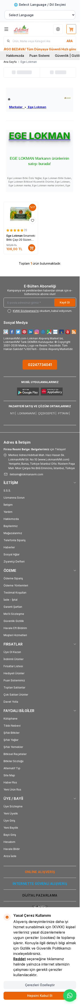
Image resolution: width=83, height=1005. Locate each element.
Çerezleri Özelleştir (40, 985)
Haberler (9, 547)
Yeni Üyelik (11, 813)
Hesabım (9, 842)
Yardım (8, 511)
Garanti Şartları (13, 606)
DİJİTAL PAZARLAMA (40, 895)
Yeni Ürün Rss (12, 789)
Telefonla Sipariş (14, 540)
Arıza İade (10, 856)
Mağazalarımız (13, 533)
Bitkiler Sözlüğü (13, 761)
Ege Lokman (36, 107)
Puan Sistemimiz (14, 680)
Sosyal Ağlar (11, 554)
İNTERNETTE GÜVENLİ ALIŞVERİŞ (40, 883)
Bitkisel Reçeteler (15, 754)
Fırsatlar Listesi (13, 666)
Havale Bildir (12, 849)
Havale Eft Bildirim (15, 628)
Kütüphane (10, 718)
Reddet (19, 959)
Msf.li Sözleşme (14, 614)
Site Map (9, 775)
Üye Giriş (9, 820)
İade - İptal (10, 599)
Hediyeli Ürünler (14, 673)
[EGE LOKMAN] (67, 98)
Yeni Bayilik (11, 827)
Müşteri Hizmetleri (15, 635)
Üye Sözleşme (13, 806)
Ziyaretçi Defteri (14, 561)
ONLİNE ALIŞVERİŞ (40, 872)
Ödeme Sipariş (13, 578)
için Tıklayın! (35, 449)
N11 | (13, 413)
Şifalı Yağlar (11, 739)
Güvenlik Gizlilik (14, 621)
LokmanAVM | (26, 413)
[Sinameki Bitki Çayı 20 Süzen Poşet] (21, 214)
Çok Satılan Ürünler (16, 694)
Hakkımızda (15, 55)
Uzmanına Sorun (14, 497)
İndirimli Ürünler (13, 659)
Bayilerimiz (11, 526)
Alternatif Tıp (12, 768)
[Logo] (26, 29)
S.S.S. (7, 490)
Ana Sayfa (10, 61)
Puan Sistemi (39, 55)
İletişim (8, 504)
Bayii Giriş (10, 834)
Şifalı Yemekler (13, 747)
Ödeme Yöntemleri (16, 585)
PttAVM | (64, 413)
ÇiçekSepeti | (47, 413)
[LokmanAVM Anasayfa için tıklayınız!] (27, 99)
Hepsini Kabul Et (39, 995)
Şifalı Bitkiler (11, 732)
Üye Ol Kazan (12, 652)
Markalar (17, 107)
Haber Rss (10, 782)
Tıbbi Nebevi (12, 725)
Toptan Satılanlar (14, 687)
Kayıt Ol (65, 302)
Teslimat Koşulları (15, 592)
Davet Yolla (11, 701)
